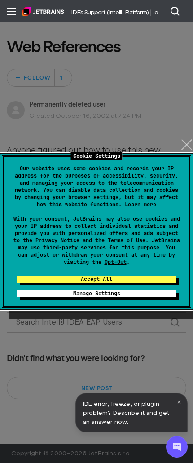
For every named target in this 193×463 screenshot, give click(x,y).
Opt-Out (116, 262)
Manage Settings (96, 293)
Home (43, 11)
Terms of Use (126, 240)
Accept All (96, 279)
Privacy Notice (57, 240)
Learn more (140, 204)
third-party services (74, 247)
